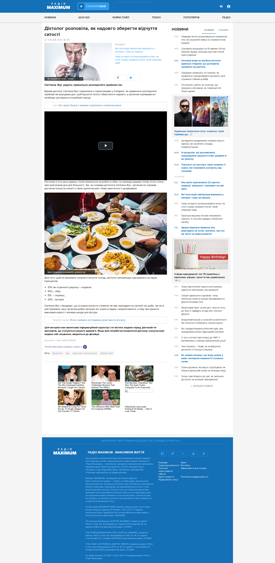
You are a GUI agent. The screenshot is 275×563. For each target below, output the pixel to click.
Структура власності (169, 465)
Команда (163, 462)
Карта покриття (166, 476)
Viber (85, 347)
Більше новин (203, 386)
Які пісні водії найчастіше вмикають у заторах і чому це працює (135, 50)
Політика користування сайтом (166, 471)
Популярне (191, 17)
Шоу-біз (84, 17)
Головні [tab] (223, 30)
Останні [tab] (209, 30)
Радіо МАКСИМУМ (66, 340)
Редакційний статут (168, 479)
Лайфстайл (120, 17)
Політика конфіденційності (194, 476)
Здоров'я (57, 353)
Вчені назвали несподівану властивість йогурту (97, 320)
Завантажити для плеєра (193, 468)
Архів (183, 462)
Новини (50, 17)
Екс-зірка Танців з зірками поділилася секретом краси (90, 105)
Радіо (226, 17)
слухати (96, 6)
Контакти (185, 465)
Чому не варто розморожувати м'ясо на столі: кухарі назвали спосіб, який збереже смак (138, 59)
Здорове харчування (85, 353)
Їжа (67, 353)
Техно (156, 17)
